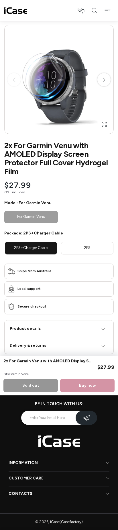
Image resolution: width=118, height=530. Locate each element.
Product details (25, 328)
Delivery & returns (28, 345)
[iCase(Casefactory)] (15, 10)
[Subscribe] (86, 418)
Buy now (87, 385)
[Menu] (107, 10)
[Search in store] (94, 10)
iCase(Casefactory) (66, 522)
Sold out (30, 385)
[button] (81, 10)
